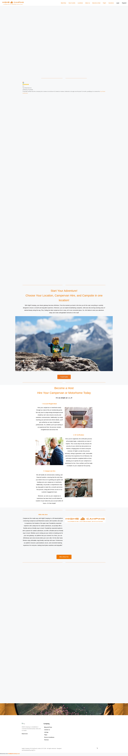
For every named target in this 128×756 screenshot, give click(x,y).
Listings (46, 732)
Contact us (47, 729)
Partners (46, 739)
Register (124, 3)
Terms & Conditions (49, 737)
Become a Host (96, 3)
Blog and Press (48, 727)
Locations (80, 3)
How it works (72, 3)
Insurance (111, 3)
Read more (25, 733)
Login (117, 3)
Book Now (63, 3)
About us (87, 3)
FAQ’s (45, 734)
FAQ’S (104, 3)
